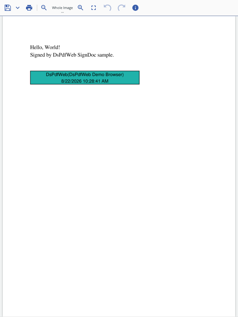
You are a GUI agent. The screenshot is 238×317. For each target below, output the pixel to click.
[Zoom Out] (44, 8)
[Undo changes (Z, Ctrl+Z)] (107, 8)
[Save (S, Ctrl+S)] (8, 8)
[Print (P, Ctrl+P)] (29, 8)
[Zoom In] (80, 8)
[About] (135, 8)
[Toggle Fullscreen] (93, 8)
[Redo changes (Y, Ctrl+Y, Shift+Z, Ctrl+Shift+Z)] (121, 8)
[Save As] (17, 8)
